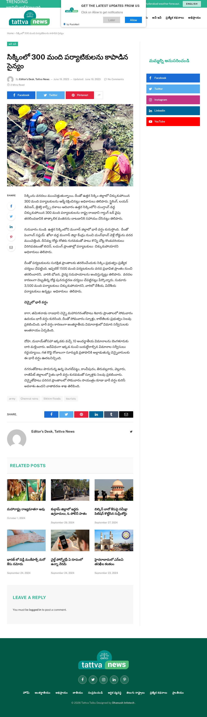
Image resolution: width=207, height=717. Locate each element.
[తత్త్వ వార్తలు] (56, 17)
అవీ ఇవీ (12, 44)
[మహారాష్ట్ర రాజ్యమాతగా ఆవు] (26, 490)
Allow (133, 20)
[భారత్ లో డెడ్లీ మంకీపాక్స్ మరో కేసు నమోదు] (26, 540)
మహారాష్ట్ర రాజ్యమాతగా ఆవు (26, 509)
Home (10, 33)
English (191, 4)
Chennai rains (29, 398)
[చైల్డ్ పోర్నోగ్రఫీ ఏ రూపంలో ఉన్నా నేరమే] (70, 540)
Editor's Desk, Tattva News (34, 79)
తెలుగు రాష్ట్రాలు (136, 692)
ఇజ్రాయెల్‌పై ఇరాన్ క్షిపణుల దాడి (23, 7)
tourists (71, 398)
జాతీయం (78, 692)
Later (111, 20)
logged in (35, 609)
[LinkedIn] (11, 227)
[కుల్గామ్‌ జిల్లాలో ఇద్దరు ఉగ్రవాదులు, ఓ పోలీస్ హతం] (70, 490)
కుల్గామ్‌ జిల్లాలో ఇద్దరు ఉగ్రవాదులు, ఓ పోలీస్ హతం (69, 511)
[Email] (11, 247)
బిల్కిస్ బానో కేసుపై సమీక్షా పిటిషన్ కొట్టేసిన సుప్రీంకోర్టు (111, 511)
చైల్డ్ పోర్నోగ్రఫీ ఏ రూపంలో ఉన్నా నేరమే (67, 562)
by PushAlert (73, 24)
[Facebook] (11, 206)
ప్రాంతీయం (178, 692)
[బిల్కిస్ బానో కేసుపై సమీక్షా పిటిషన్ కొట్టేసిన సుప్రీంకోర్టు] (114, 490)
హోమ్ (26, 692)
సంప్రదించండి (95, 692)
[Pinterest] (11, 237)
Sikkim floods (52, 398)
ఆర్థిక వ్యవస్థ (114, 692)
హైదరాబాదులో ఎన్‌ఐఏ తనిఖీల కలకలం (109, 562)
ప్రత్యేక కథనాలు (158, 692)
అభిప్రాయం (62, 692)
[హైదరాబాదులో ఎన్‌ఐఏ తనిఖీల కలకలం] (114, 540)
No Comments (116, 79)
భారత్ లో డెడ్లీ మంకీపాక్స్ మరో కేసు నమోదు (26, 562)
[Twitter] (11, 216)
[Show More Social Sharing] (99, 95)
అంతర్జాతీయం (43, 692)
